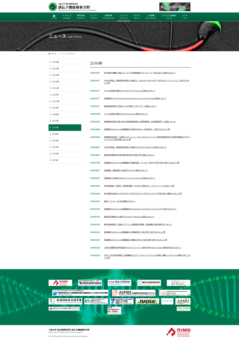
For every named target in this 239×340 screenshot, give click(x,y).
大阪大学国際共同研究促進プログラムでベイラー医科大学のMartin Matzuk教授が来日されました (142, 248)
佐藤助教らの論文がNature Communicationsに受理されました (129, 178)
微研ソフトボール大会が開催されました (119, 201)
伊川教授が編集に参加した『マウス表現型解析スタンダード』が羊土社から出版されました (140, 73)
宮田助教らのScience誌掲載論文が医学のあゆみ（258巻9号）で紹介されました (136, 129)
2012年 (55, 154)
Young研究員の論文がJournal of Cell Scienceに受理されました (129, 91)
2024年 (55, 75)
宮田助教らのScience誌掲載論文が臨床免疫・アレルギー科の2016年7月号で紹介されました (141, 163)
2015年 (55, 134)
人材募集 (151, 16)
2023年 (55, 82)
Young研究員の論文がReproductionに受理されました (126, 114)
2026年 (55, 62)
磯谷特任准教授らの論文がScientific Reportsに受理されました (129, 217)
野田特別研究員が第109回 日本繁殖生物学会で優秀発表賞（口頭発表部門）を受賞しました (140, 122)
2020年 (55, 101)
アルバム (136, 16)
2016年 (55, 127)
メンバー (94, 16)
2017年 (55, 121)
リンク (184, 16)
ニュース (123, 16)
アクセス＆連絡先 (169, 16)
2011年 (55, 160)
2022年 (55, 88)
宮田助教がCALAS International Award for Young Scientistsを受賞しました (135, 98)
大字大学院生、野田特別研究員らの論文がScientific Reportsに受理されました (135, 147)
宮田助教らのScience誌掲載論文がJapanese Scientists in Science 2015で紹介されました (140, 209)
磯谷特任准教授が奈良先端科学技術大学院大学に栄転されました (129, 155)
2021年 (55, 95)
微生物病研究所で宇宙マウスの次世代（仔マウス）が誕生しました (130, 106)
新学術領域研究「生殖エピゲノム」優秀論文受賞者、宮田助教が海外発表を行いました (138, 224)
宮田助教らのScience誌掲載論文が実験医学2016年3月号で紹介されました (133, 232)
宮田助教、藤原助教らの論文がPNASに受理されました (126, 170)
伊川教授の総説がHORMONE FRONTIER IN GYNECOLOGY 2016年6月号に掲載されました (142, 193)
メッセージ (67, 16)
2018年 (55, 114)
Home (53, 54)
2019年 (55, 108)
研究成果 (108, 16)
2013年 (55, 147)
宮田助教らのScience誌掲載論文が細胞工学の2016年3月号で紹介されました (134, 240)
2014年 (55, 140)
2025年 (55, 68)
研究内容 (81, 16)
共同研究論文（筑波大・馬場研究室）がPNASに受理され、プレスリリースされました (138, 186)
